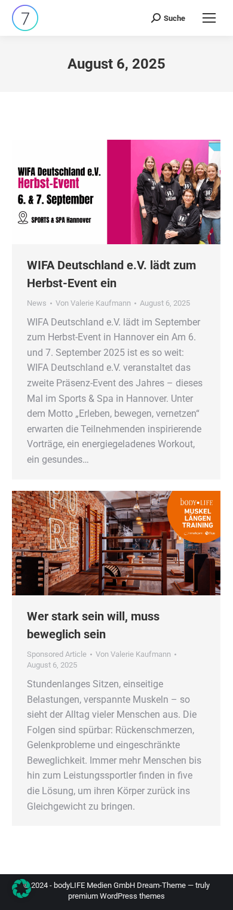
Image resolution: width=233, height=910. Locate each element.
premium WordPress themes (116, 895)
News (37, 303)
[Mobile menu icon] (209, 18)
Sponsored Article (57, 654)
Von (93, 303)
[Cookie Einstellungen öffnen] (21, 894)
